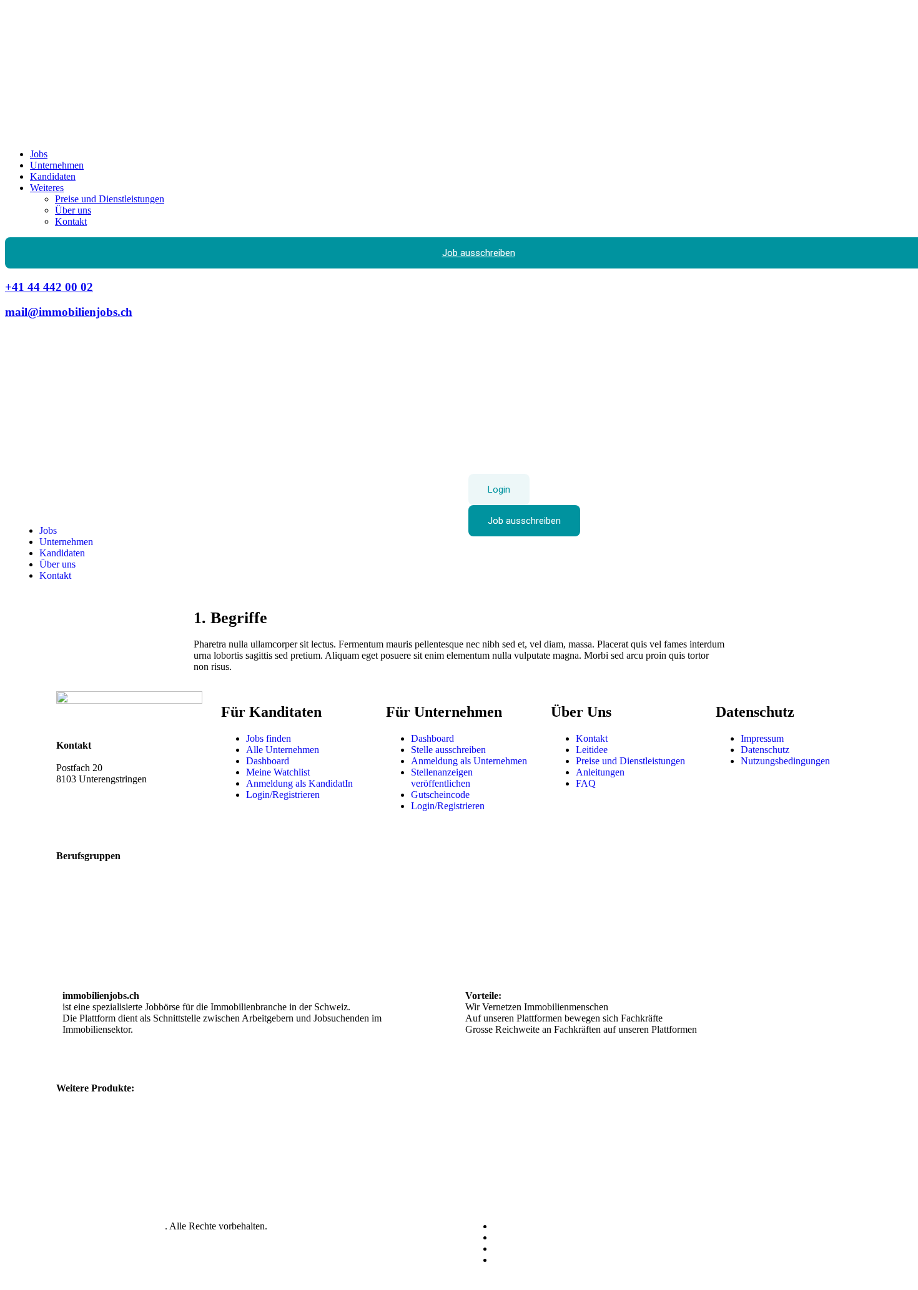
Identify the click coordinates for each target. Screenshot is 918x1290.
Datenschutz (765, 749)
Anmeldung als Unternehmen (469, 761)
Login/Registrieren (283, 794)
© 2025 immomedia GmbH (110, 1226)
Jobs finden (268, 738)
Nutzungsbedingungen (785, 761)
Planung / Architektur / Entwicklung (536, 917)
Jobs (38, 154)
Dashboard (267, 761)
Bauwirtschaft (89, 905)
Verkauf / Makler (700, 905)
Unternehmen (57, 165)
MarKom (282, 917)
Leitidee (592, 749)
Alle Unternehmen (282, 749)
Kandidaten (53, 176)
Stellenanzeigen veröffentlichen (442, 778)
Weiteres (47, 187)
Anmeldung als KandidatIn (299, 783)
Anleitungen (600, 772)
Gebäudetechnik (296, 905)
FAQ (586, 783)
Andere (681, 928)
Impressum (762, 738)
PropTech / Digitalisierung (517, 928)
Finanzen (80, 939)
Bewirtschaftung (94, 917)
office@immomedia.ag (101, 801)
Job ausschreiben (524, 520)
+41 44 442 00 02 (49, 286)
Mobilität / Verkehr (301, 928)
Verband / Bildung (703, 917)
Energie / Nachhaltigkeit (110, 928)
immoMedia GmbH (95, 756)
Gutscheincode (440, 794)
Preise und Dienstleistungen (109, 199)
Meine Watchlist (278, 772)
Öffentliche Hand (499, 905)
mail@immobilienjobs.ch (68, 311)
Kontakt (71, 221)
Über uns (73, 210)
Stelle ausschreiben (448, 749)
